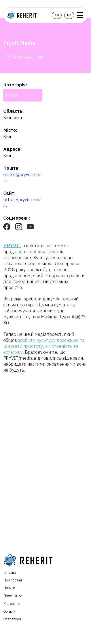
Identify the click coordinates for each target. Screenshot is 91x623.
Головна (9, 572)
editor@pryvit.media (22, 177)
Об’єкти (9, 611)
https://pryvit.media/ (22, 202)
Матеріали (11, 603)
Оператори (12, 619)
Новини (9, 588)
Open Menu (80, 15)
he (69, 15)
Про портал (12, 580)
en (57, 15)
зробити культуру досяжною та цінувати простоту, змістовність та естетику (44, 346)
